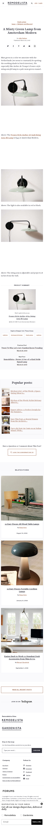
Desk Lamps (21, 22)
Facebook (29, 772)
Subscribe (36, 822)
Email (27, 778)
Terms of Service (7, 771)
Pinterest (28, 765)
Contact (5, 768)
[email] (29, 46)
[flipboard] (8, 46)
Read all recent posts (22, 689)
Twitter (28, 775)
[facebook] (13, 46)
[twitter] (24, 46)
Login (40, 3)
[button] (31, 3)
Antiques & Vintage (17, 335)
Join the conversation (23, 452)
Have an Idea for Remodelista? (11, 780)
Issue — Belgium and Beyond (22, 24)
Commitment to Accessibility (11, 777)
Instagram (29, 768)
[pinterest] (19, 46)
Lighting (5, 335)
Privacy (4, 774)
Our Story (5, 765)
